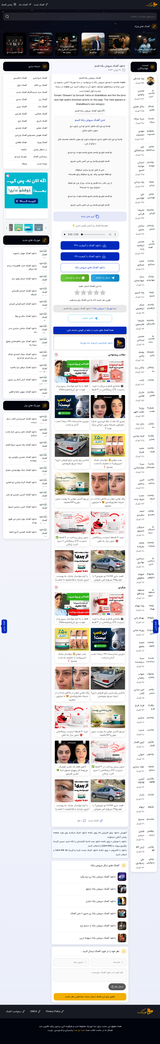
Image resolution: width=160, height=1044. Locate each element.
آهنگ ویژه (42, 142)
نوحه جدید (42, 163)
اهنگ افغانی (21, 142)
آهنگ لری (22, 121)
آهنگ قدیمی (21, 113)
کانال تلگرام (88, 318)
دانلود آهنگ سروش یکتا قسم (110, 66)
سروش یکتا (98, 308)
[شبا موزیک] (152, 4)
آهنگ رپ (43, 99)
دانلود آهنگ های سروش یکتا (90, 267)
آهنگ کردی (42, 121)
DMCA (33, 1011)
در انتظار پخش (40, 149)
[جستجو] (7, 16)
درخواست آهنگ (13, 1011)
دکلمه (24, 149)
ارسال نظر (118, 986)
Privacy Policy (53, 1011)
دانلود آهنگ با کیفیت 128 (88, 256)
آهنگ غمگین (41, 113)
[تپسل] (8, 175)
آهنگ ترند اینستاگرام (37, 92)
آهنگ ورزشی (21, 135)
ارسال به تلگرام (103, 277)
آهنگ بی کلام (41, 85)
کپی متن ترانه (87, 216)
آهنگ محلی (41, 128)
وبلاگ (24, 163)
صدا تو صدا (79, 1030)
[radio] (103, 293)
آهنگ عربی (22, 106)
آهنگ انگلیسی (20, 78)
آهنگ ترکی (22, 85)
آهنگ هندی (21, 128)
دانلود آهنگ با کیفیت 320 (87, 245)
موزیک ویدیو (21, 156)
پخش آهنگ (6, 4)
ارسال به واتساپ (72, 277)
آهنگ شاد (23, 4)
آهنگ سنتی (21, 99)
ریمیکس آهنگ (40, 156)
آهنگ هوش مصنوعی (37, 135)
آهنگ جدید (39, 4)
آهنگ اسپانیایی (40, 78)
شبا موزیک (111, 308)
